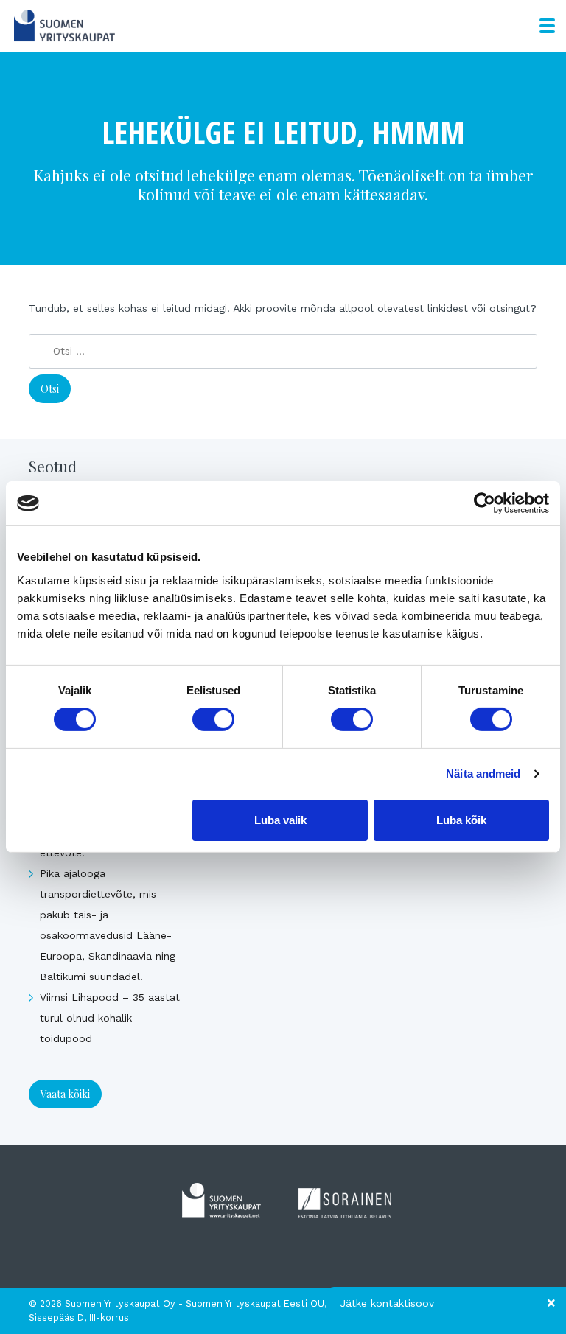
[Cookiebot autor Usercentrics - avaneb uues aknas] (484, 503)
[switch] (213, 719)
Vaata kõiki (65, 1094)
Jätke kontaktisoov (387, 1303)
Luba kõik (461, 820)
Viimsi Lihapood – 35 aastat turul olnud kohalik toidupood (110, 1017)
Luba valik (280, 820)
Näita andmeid (483, 773)
